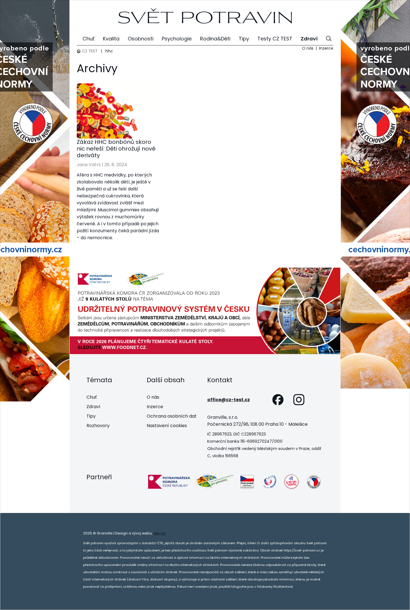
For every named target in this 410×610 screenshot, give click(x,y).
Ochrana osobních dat (172, 416)
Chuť (91, 397)
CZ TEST (90, 51)
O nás (307, 48)
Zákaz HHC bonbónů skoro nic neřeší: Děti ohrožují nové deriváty (116, 148)
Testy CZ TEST (274, 38)
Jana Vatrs (89, 164)
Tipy (91, 416)
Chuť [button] (89, 38)
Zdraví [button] (309, 38)
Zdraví (93, 406)
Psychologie (177, 38)
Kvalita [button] (111, 38)
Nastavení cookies (167, 425)
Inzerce (326, 48)
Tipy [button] (244, 38)
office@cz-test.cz (228, 399)
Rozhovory (98, 425)
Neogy (160, 533)
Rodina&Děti (215, 38)
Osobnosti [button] (140, 38)
